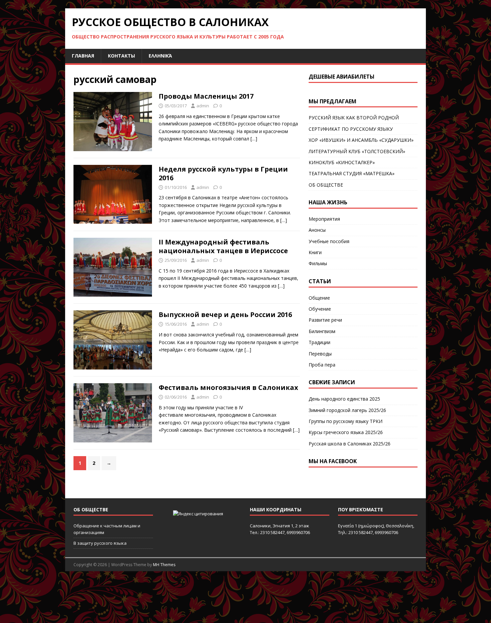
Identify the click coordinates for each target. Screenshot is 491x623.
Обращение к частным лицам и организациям (106, 529)
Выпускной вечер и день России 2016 (225, 314)
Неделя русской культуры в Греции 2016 (223, 173)
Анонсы (317, 230)
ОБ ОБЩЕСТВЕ (326, 185)
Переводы (320, 353)
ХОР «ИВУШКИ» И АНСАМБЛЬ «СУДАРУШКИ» (361, 140)
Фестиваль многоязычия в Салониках (228, 387)
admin (202, 106)
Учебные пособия (329, 241)
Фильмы (318, 263)
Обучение (320, 309)
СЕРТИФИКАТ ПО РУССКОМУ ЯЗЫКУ (351, 129)
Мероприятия (324, 219)
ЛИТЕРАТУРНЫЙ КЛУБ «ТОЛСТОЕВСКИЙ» (357, 151)
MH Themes (164, 564)
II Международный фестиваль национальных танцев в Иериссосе (223, 246)
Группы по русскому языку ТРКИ (345, 421)
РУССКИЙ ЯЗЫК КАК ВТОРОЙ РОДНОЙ (354, 117)
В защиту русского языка (100, 543)
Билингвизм (322, 331)
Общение (319, 298)
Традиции (319, 342)
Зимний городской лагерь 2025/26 (347, 410)
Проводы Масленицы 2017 (206, 96)
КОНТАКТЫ (121, 56)
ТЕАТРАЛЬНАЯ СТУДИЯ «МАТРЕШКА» (351, 173)
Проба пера (322, 364)
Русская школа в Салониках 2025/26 (349, 443)
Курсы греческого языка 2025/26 (346, 432)
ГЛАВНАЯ (83, 56)
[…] (254, 138)
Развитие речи (325, 320)
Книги (315, 252)
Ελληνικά (160, 56)
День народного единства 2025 (344, 399)
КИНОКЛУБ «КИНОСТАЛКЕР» (342, 162)
